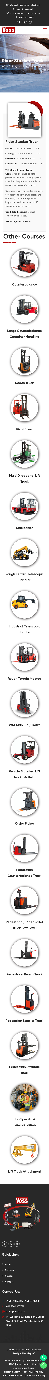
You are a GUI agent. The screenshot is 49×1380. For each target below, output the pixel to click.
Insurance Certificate (27, 1364)
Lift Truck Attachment (24, 1171)
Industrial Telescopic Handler (24, 629)
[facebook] (19, 22)
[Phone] (43, 1357)
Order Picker (24, 823)
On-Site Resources (34, 1360)
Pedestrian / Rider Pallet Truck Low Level (24, 925)
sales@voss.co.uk (25, 9)
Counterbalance (24, 284)
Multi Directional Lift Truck (24, 478)
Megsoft (31, 1353)
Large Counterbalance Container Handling (24, 334)
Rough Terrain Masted (24, 679)
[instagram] (30, 22)
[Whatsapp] (43, 1365)
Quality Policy (36, 1371)
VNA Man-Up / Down (24, 725)
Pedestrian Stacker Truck (24, 1021)
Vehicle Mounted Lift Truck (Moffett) (24, 774)
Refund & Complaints (14, 1375)
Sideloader (24, 528)
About (8, 1264)
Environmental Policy (23, 1368)
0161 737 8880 (33, 13)
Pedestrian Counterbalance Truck (24, 873)
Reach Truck (24, 383)
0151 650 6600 (17, 13)
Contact (9, 1281)
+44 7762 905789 (15, 1306)
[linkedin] (25, 22)
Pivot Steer (24, 429)
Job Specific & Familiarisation (24, 1122)
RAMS (11, 1364)
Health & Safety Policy (15, 1371)
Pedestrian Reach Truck (25, 974)
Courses (9, 1275)
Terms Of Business (12, 1360)
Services (9, 1270)
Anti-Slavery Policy (35, 1375)
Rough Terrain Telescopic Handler (24, 577)
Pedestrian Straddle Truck (24, 1070)
